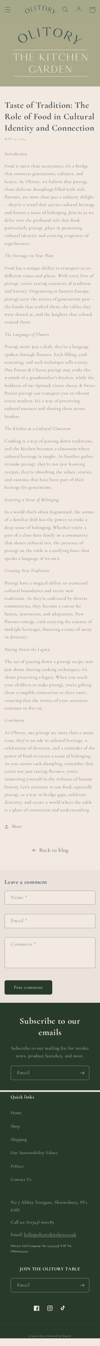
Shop (15, 1126)
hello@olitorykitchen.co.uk (50, 1234)
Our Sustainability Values (34, 1152)
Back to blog (54, 850)
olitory (42, 1336)
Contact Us (21, 1179)
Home (16, 1112)
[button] (7, 10)
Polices (17, 1166)
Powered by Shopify (59, 1336)
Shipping (19, 1139)
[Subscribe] (82, 1073)
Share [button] (17, 826)
